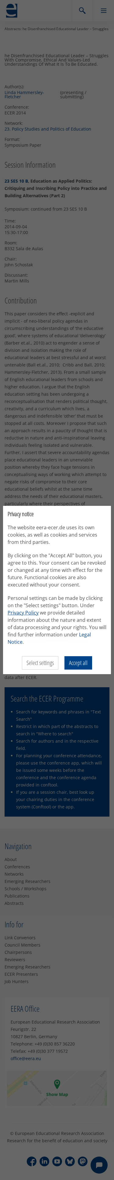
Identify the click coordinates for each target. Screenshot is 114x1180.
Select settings (40, 663)
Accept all (78, 663)
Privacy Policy (23, 612)
